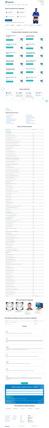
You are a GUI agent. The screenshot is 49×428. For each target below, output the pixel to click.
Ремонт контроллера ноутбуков (29, 116)
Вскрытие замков (14, 418)
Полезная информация (22, 421)
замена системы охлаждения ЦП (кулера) (12, 207)
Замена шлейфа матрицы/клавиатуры (10, 259)
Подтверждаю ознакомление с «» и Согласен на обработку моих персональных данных (23, 401)
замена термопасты (15, 231)
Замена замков (14, 419)
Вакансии (21, 418)
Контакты (21, 419)
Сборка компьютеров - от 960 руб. (31, 77)
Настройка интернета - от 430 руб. (11, 77)
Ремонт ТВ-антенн (7, 419)
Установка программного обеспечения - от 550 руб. (10, 69)
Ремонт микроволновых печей (8, 418)
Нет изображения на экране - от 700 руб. (11, 36)
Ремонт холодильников (7, 416)
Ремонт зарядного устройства (9, 110)
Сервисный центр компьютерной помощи (30, 117)
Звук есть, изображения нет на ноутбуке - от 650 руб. (31, 61)
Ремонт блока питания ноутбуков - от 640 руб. (10, 61)
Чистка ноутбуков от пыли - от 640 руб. (11, 53)
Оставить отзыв (24, 383)
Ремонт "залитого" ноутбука (9, 262)
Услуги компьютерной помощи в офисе (30, 120)
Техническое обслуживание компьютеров (10, 120)
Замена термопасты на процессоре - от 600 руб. (30, 36)
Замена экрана (7, 108)
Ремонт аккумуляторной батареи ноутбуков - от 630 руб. (30, 53)
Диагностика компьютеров (30, 68)
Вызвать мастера (8, 20)
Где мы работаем (22, 422)
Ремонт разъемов (8, 109)
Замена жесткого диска (8, 252)
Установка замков (14, 417)
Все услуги (21, 420)
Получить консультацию (10, 47)
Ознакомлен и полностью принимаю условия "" (16, 398)
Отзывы (21, 417)
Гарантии (21, 416)
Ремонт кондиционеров (7, 420)
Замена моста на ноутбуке (9, 117)
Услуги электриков (14, 416)
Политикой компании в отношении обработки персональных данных (23, 400)
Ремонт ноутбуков (8, 116)
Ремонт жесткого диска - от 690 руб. (31, 44)
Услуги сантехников (15, 415)
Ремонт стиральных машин (8, 415)
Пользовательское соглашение (22, 398)
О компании (21, 415)
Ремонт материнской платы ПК (9, 212)
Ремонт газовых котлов (7, 421)
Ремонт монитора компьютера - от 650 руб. (11, 44)
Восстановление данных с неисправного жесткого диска (12, 175)
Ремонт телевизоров (7, 417)
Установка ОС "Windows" (8, 132)
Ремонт (6, 242)
